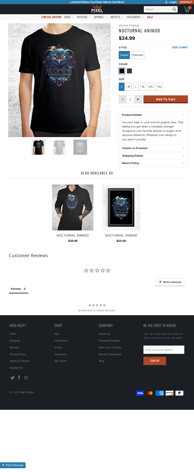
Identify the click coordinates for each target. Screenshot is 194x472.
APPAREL (99, 17)
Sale (56, 333)
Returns (14, 347)
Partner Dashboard (110, 354)
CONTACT (186, 2)
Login (173, 2)
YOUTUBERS (134, 17)
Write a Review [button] (172, 282)
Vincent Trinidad (129, 25)
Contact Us (16, 367)
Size (121, 79)
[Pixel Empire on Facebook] (19, 377)
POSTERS (82, 17)
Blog (101, 360)
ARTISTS (116, 17)
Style (123, 47)
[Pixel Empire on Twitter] (12, 377)
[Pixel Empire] (97, 9)
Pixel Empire (27, 392)
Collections (60, 340)
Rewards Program (109, 340)
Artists (58, 347)
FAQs (13, 333)
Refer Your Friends (110, 347)
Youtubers (60, 354)
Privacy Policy (18, 354)
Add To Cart (165, 99)
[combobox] (161, 9)
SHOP (67, 17)
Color (123, 64)
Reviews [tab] (16, 289)
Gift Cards (60, 360)
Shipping (15, 340)
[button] (13, 465)
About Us (104, 333)
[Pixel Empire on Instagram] (26, 377)
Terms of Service (20, 360)
